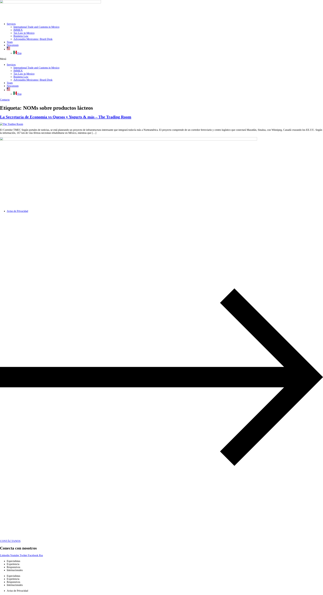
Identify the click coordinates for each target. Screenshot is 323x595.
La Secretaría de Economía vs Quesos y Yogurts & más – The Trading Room (65, 117)
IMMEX (18, 29)
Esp (19, 53)
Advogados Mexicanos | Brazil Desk (32, 39)
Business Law (20, 36)
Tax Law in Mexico (23, 33)
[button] (161, 58)
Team (10, 42)
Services (11, 23)
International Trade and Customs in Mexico (36, 26)
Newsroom (13, 45)
